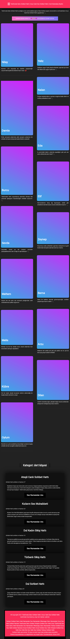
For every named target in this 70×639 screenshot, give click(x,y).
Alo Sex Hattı (29, 630)
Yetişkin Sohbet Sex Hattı (43, 623)
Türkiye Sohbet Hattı (48, 630)
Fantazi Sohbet (11, 621)
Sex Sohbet (37, 630)
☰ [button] (8, 4)
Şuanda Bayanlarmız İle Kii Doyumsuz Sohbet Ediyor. (35, 18)
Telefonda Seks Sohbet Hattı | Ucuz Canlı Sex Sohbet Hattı (41, 615)
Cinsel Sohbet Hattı (29, 628)
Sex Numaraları (35, 621)
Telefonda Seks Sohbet (27, 623)
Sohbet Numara (14, 623)
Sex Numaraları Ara (35, 495)
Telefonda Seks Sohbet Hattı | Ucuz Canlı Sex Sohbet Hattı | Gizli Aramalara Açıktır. (37, 4)
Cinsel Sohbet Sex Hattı (43, 628)
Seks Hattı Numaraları (23, 621)
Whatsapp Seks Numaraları (48, 621)
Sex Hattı (22, 630)
